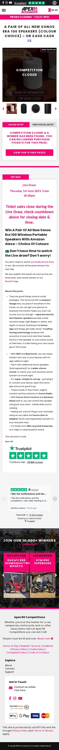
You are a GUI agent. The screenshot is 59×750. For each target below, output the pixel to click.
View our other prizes (30, 152)
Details (15, 177)
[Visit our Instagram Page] (6, 2)
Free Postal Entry (43, 124)
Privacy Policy (19, 649)
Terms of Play (10, 646)
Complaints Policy (17, 652)
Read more (44, 638)
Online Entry (16, 124)
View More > (29, 544)
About (8, 665)
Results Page (11, 281)
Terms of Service (43, 730)
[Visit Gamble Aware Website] (29, 708)
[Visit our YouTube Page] (20, 698)
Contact (10, 668)
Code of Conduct (39, 652)
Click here (19, 690)
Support (9, 672)
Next (55, 108)
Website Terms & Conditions (36, 646)
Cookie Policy (36, 649)
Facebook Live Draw (44, 262)
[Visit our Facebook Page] (3, 2)
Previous (3, 108)
